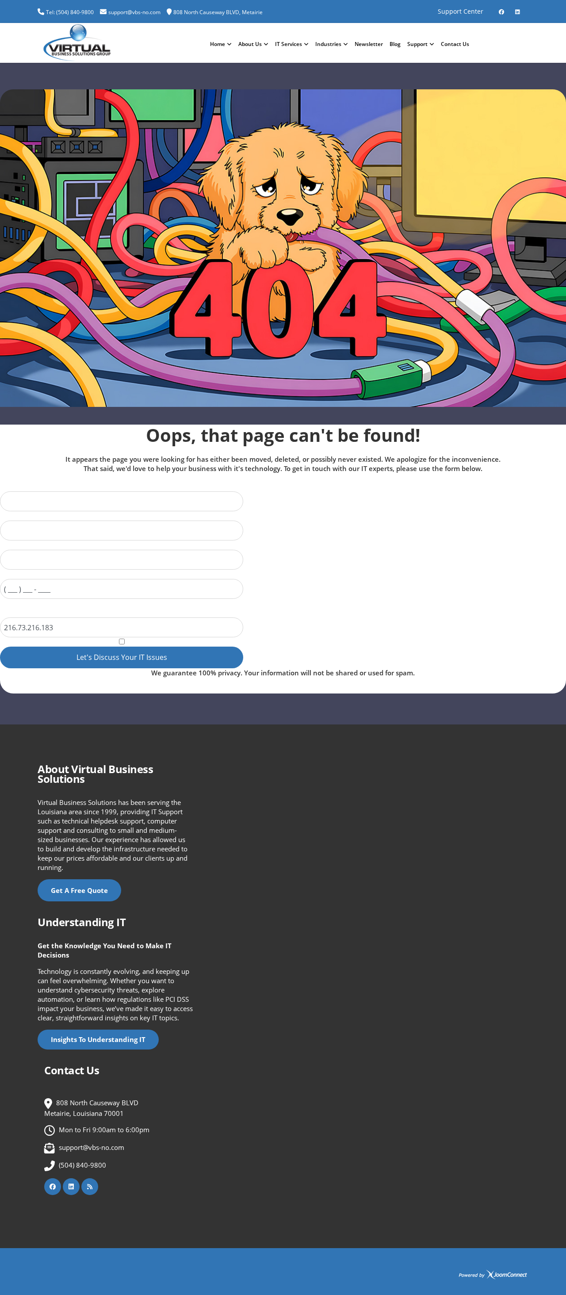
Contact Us (455, 44)
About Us (250, 44)
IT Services (288, 44)
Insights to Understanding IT (98, 1039)
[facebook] (501, 8)
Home (217, 44)
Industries (328, 44)
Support (417, 44)
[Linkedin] (517, 8)
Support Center (460, 11)
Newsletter (369, 44)
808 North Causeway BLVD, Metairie (218, 12)
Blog (395, 44)
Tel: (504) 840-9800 (70, 12)
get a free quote (79, 890)
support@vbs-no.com (134, 12)
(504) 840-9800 (82, 1165)
